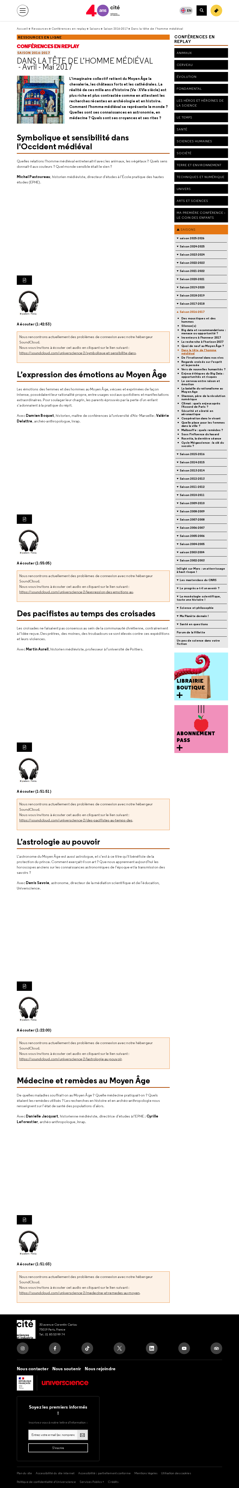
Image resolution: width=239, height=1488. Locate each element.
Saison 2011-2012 (192, 487)
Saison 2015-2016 (192, 454)
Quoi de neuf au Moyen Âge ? (202, 346)
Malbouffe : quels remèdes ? (202, 430)
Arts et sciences (192, 201)
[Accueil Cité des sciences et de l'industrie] (26, 1329)
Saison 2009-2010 (192, 503)
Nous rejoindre (100, 1369)
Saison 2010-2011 (192, 495)
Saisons (95, 29)
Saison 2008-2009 (192, 511)
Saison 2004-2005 (192, 544)
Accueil (22, 29)
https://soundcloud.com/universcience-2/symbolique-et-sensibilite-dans (77, 353)
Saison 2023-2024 (192, 255)
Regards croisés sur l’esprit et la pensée (201, 363)
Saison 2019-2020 (192, 287)
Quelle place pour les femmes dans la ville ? (203, 424)
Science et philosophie (197, 608)
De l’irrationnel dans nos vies (202, 357)
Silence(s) (188, 326)
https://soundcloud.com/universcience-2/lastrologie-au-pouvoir (70, 1059)
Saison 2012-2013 (192, 479)
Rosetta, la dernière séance (201, 438)
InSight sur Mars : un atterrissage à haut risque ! (201, 570)
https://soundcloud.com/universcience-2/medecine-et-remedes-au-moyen (79, 1293)
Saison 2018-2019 (192, 295)
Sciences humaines (194, 141)
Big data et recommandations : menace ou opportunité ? (203, 331)
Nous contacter (33, 1369)
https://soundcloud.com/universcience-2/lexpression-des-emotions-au (76, 592)
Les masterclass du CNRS (198, 580)
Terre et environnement (199, 165)
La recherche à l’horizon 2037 (202, 341)
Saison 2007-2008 (192, 519)
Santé (182, 129)
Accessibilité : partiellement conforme (104, 1473)
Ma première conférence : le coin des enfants (201, 215)
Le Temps (184, 117)
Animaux (184, 53)
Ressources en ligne (40, 37)
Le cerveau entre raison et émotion (200, 382)
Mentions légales (145, 1473)
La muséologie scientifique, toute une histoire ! (199, 598)
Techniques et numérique (201, 177)
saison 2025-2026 (192, 238)
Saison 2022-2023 (192, 263)
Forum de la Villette (191, 632)
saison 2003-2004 (192, 552)
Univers (184, 189)
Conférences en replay (69, 29)
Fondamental (189, 88)
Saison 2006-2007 (192, 528)
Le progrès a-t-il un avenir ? (199, 588)
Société (184, 153)
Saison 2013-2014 (192, 470)
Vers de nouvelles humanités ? (203, 369)
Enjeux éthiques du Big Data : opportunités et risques (202, 375)
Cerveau (185, 65)
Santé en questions (194, 624)
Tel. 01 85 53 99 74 (52, 1334)
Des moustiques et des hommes (198, 320)
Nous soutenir (66, 1369)
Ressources (40, 29)
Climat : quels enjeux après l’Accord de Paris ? (200, 405)
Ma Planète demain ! (194, 616)
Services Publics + (92, 1482)
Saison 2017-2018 (192, 304)
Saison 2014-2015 (192, 462)
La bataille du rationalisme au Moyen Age (202, 390)
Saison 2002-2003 (192, 560)
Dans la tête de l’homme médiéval (85, 61)
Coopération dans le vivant (201, 418)
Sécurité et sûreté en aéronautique (197, 412)
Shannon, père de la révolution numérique (203, 397)
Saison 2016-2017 (116, 29)
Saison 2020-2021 (192, 279)
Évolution (187, 77)
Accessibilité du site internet (55, 1473)
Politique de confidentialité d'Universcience (46, 1482)
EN (189, 10)
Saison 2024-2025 (192, 246)
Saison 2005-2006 (192, 536)
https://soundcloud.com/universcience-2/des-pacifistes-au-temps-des (75, 820)
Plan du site (24, 1473)
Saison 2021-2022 (192, 271)
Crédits (113, 1482)
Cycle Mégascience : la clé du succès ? (202, 444)
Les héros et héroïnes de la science (200, 102)
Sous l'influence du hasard (200, 434)
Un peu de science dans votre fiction (198, 642)
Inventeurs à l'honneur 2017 (201, 337)
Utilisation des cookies (176, 1473)
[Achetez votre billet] (216, 10)
